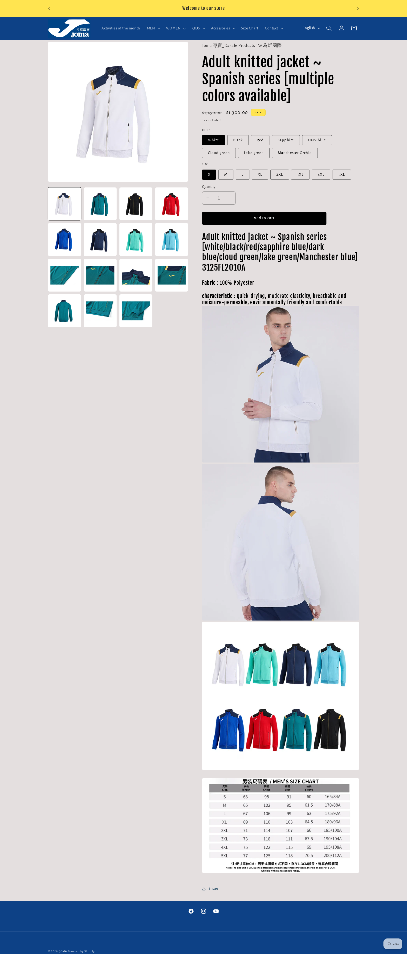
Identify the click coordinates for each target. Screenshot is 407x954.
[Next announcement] (358, 8)
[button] (153, 28)
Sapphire (286, 140)
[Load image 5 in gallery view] (64, 239)
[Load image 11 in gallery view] (135, 275)
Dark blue (317, 140)
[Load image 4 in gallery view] (171, 203)
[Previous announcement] (49, 8)
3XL (300, 174)
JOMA (63, 951)
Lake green (254, 153)
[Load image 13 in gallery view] (64, 310)
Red (260, 140)
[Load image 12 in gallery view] (171, 275)
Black (238, 140)
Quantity (209, 187)
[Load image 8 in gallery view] (171, 239)
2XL (279, 174)
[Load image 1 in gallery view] (64, 203)
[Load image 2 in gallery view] (100, 203)
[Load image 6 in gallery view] (100, 239)
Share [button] (213, 888)
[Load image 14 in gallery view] (100, 310)
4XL (321, 174)
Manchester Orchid (295, 153)
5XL (341, 174)
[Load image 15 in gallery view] (135, 310)
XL (260, 174)
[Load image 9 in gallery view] (64, 275)
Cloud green (219, 153)
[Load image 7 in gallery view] (135, 239)
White (213, 140)
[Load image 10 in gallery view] (100, 275)
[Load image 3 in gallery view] (135, 203)
